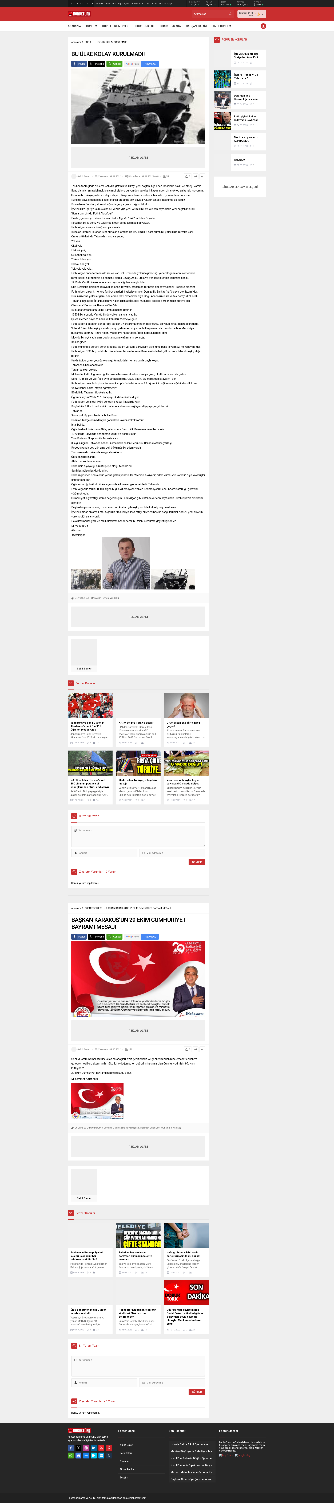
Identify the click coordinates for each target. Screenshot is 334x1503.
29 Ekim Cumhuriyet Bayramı (98, 1127)
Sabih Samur (83, 176)
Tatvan (105, 598)
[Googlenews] (78, 1455)
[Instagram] (86, 1448)
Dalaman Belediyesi (150, 1127)
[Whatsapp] (71, 1455)
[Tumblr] (109, 1455)
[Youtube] (101, 1448)
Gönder (117, 63)
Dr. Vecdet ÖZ (82, 598)
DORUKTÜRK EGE (93, 908)
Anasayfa (76, 42)
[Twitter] (78, 1448)
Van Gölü (114, 598)
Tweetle (99, 63)
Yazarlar (124, 1461)
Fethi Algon (95, 598)
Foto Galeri (126, 1453)
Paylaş (81, 63)
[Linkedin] (94, 1448)
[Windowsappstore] (101, 1455)
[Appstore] (86, 1455)
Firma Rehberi (127, 1469)
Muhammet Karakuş (171, 1127)
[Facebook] (71, 1448)
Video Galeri (126, 1445)
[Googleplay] (94, 1455)
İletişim (124, 1477)
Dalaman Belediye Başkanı (126, 1127)
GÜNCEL (89, 42)
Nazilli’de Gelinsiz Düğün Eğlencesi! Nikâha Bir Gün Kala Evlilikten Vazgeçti (135, 3)
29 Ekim (79, 1127)
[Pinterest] (109, 1448)
